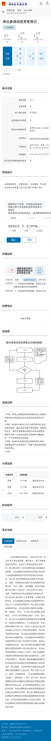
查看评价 (20, 56)
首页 (19, 10)
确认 (13, 240)
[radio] (12, 231)
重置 (29, 240)
